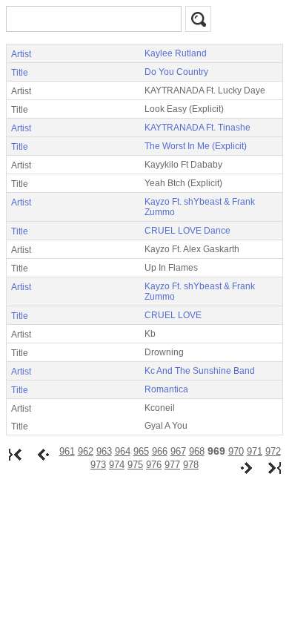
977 (172, 464)
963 (104, 451)
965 (141, 451)
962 (85, 451)
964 (122, 451)
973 (98, 464)
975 (135, 464)
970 (236, 451)
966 (159, 451)
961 (67, 451)
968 (197, 451)
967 (178, 451)
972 (273, 451)
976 (154, 464)
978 (191, 464)
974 (116, 464)
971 (254, 451)
